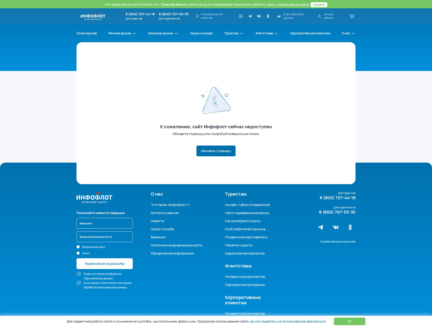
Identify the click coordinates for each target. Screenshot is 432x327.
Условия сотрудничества (245, 276)
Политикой (108, 283)
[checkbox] (79, 274)
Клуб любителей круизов (245, 229)
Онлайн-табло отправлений (247, 204)
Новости (157, 221)
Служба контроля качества (338, 241)
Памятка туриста (238, 245)
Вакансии (158, 237)
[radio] (78, 246)
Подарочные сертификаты (246, 237)
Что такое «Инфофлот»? (170, 204)
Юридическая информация (172, 253)
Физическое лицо (93, 247)
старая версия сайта (293, 4)
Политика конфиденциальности (176, 245)
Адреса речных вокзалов (245, 253)
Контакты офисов (164, 212)
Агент (86, 253)
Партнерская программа (245, 284)
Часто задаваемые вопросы (247, 212)
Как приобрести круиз (243, 221)
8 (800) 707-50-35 (174, 14)
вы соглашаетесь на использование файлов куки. (288, 321)
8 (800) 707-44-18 (140, 14)
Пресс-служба (162, 229)
